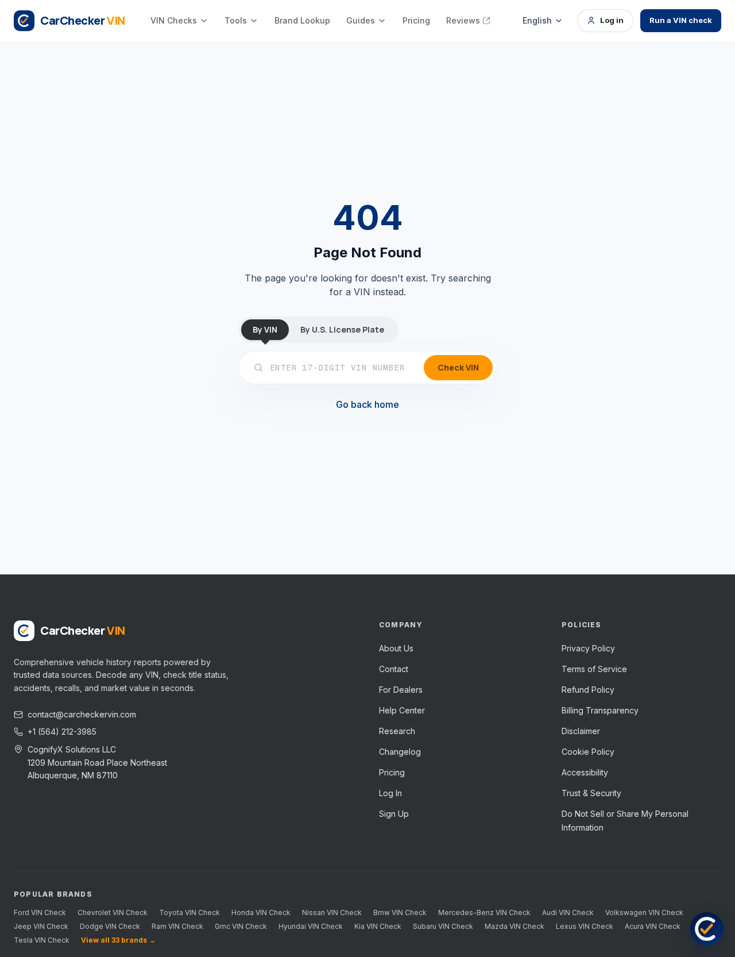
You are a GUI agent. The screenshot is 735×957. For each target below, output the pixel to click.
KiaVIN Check (377, 926)
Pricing (416, 20)
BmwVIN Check (400, 912)
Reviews (463, 20)
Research (397, 731)
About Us (396, 648)
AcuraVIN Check (652, 926)
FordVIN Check (40, 912)
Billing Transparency (600, 710)
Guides (360, 20)
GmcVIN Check (241, 926)
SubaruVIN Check (443, 926)
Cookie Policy (588, 752)
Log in (612, 20)
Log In (390, 793)
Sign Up (394, 814)
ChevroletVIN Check (113, 912)
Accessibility (585, 772)
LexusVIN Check (584, 926)
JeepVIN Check (41, 926)
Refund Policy (588, 689)
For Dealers (401, 689)
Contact (393, 669)
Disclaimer (581, 731)
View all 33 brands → (118, 940)
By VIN (265, 329)
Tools (236, 20)
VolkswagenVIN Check (644, 912)
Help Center (402, 710)
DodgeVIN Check (110, 926)
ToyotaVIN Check (189, 912)
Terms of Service (594, 669)
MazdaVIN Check (514, 926)
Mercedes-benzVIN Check (484, 912)
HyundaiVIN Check (310, 926)
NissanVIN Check (332, 912)
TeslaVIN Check (41, 940)
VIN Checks (173, 20)
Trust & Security (591, 793)
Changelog (400, 752)
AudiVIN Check (568, 912)
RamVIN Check (177, 926)
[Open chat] (707, 929)
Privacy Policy (588, 648)
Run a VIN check (680, 20)
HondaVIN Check (261, 912)
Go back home (367, 404)
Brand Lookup (302, 20)
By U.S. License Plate (342, 329)
